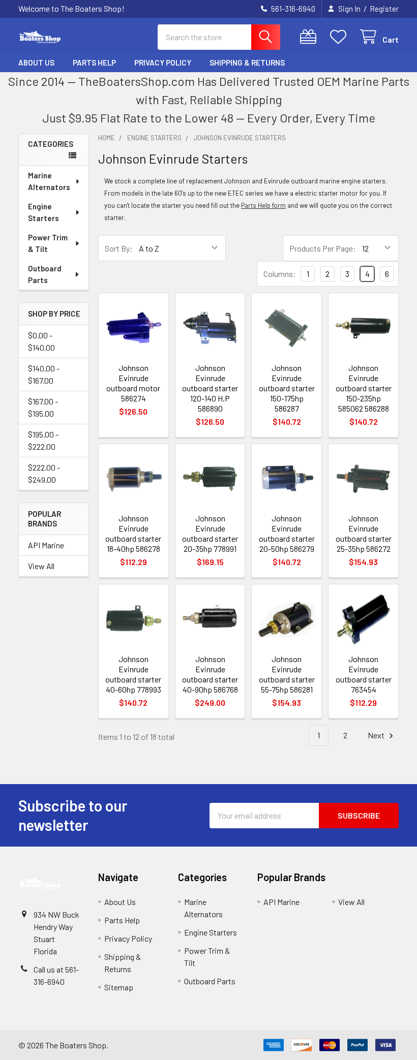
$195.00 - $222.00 (43, 440)
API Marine (46, 545)
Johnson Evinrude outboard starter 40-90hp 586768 (210, 674)
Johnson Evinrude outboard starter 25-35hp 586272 (364, 533)
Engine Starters (43, 212)
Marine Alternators (49, 181)
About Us (36, 62)
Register (384, 8)
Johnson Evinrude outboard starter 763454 (364, 674)
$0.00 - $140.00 (41, 341)
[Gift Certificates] (310, 37)
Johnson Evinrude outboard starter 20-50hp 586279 (287, 533)
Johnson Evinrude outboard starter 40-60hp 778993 (133, 674)
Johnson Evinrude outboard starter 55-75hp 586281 (287, 674)
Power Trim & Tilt (48, 243)
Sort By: (119, 248)
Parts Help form (263, 205)
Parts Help (94, 62)
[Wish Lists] (340, 37)
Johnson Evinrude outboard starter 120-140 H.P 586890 (210, 388)
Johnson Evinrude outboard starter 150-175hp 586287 (287, 388)
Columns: (279, 273)
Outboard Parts (45, 274)
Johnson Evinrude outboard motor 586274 (133, 383)
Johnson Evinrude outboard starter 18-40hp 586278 (133, 533)
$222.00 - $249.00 (44, 473)
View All (41, 566)
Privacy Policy (162, 62)
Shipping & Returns (247, 62)
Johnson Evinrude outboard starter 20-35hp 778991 (210, 533)
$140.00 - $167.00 (43, 374)
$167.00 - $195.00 (43, 407)
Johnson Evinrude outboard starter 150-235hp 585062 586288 (364, 388)
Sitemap (118, 987)
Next (377, 735)
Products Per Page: (322, 248)
